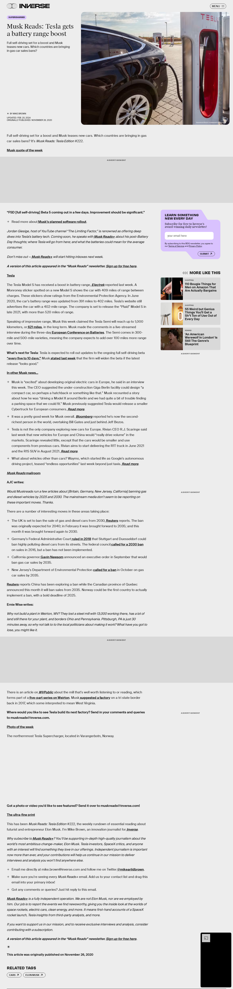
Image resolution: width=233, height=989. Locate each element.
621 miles (34, 327)
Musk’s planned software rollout (62, 222)
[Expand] (204, 936)
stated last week (63, 358)
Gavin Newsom (51, 557)
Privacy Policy (195, 246)
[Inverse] (34, 6)
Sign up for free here (121, 266)
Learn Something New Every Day (182, 216)
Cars (12, 975)
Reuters (111, 521)
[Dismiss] (227, 936)
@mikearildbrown (130, 869)
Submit (204, 253)
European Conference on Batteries (77, 332)
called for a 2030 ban (127, 544)
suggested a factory (94, 698)
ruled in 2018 (81, 539)
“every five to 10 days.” (24, 358)
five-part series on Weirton (49, 698)
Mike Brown (19, 113)
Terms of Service (176, 246)
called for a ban (104, 570)
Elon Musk (32, 975)
